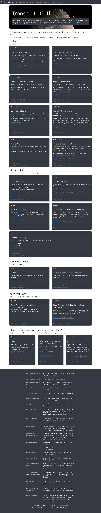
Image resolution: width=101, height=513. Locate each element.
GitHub (60, 2)
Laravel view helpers (31, 418)
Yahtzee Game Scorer (32, 388)
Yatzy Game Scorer (31, 393)
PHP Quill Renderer (37, 2)
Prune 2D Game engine (32, 398)
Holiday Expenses (31, 452)
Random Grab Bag (31, 442)
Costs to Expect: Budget (33, 379)
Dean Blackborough (50, 507)
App (61, 63)
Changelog (25, 65)
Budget (29, 2)
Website (62, 158)
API (19, 65)
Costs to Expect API (20, 2)
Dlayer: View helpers (31, 495)
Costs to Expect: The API (33, 373)
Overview (20, 193)
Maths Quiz (29, 404)
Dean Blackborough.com (50, 2)
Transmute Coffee (7, 2)
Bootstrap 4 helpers (31, 426)
